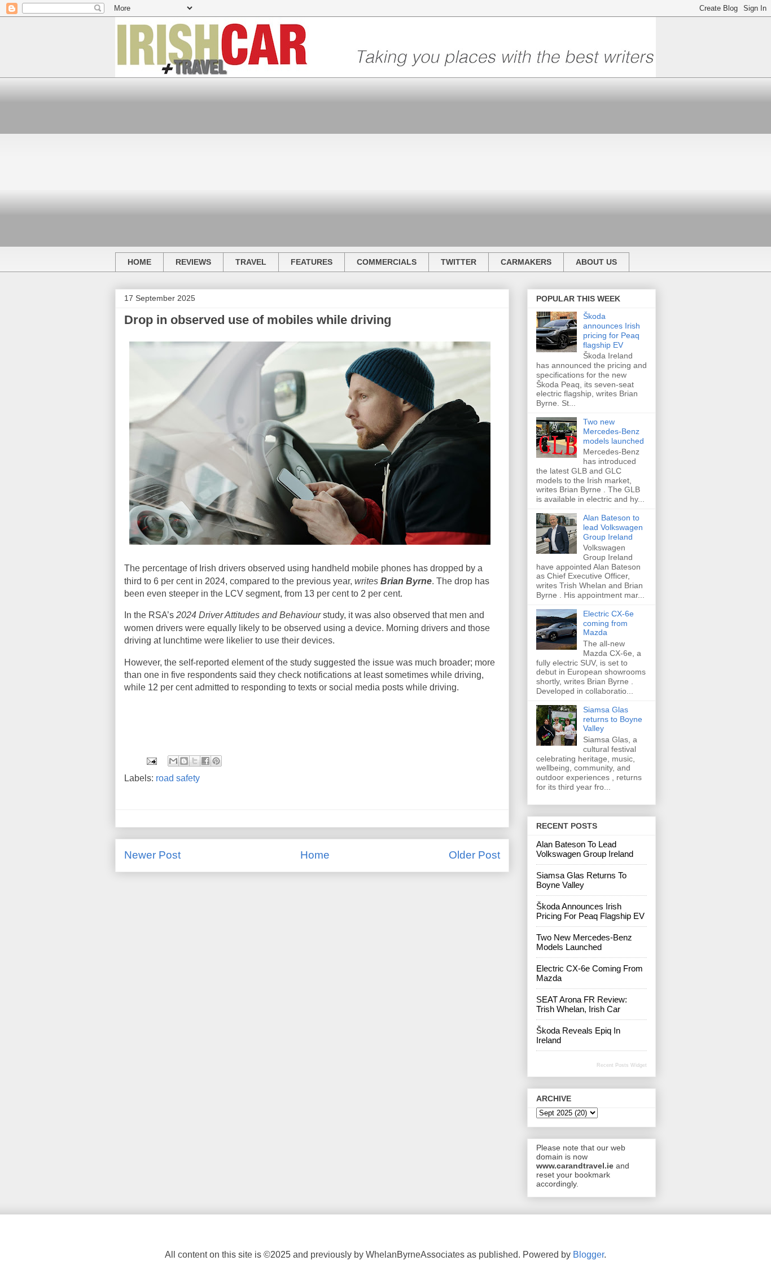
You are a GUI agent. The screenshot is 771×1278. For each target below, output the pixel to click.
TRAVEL (250, 261)
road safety (178, 778)
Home (315, 855)
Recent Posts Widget (622, 1065)
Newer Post (152, 855)
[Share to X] (194, 761)
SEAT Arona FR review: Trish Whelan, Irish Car (581, 1004)
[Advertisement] (385, 156)
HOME (139, 261)
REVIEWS (193, 261)
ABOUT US (596, 261)
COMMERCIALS (387, 261)
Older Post (474, 855)
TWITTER (458, 261)
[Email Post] (150, 760)
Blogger (588, 1254)
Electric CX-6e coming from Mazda (608, 623)
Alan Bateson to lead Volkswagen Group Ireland (613, 527)
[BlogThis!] (184, 761)
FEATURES (311, 261)
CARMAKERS (526, 261)
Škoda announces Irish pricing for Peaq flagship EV (611, 330)
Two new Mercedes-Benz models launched (613, 431)
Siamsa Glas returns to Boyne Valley (612, 719)
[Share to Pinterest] (216, 761)
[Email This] (173, 761)
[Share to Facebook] (205, 761)
